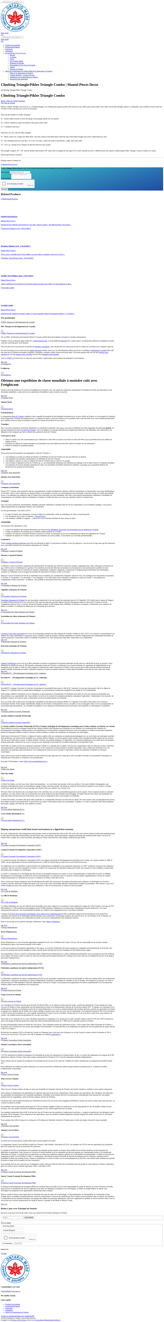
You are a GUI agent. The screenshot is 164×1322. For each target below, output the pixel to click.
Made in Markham (53, 922)
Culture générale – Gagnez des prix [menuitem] (22, 75)
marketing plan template (50, 354)
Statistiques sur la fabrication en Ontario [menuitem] (24, 77)
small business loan (40, 341)
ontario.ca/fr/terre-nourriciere (16, 543)
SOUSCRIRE (29, 1217)
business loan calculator (23, 354)
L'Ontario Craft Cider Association (13, 634)
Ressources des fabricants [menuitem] (19, 79)
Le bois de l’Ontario (28, 430)
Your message (6, 178)
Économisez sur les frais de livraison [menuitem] (22, 65)
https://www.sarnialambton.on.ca (35, 761)
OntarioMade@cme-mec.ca (10, 1291)
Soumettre (18, 1243)
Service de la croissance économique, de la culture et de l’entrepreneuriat (35, 914)
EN (2, 35)
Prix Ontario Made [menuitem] (16, 61)
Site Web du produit (8, 103)
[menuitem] (12, 45)
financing (64, 341)
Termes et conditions (8, 1316)
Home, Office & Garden (9, 101)
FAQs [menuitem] (12, 59)
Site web (4, 362)
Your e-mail (5, 172)
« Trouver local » (40, 516)
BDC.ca (11, 358)
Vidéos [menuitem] (12, 67)
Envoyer (4, 189)
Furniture (22, 101)
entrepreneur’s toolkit (98, 350)
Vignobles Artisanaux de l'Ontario (13, 600)
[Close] (2, 1221)
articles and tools (35, 350)
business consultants (42, 347)
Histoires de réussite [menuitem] (17, 63)
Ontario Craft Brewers (9, 663)
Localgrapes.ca (55, 1034)
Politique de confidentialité (24, 1316)
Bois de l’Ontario (18, 416)
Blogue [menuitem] (12, 55)
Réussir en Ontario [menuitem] (16, 69)
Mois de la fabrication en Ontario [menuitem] (21, 73)
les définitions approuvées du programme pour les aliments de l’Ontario (73, 530)
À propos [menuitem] (13, 57)
